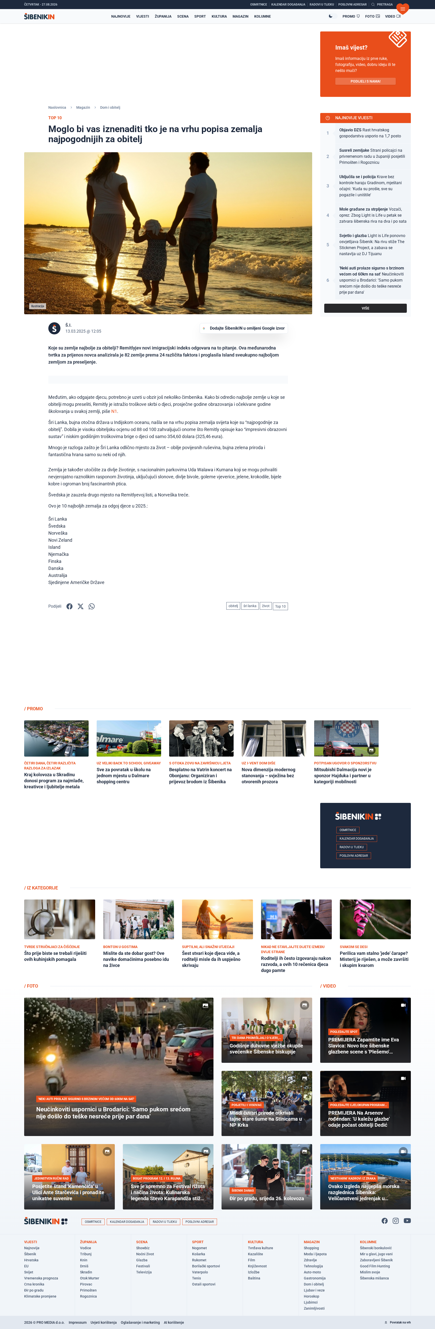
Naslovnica (57, 107)
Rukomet (199, 1260)
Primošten (88, 1290)
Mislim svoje (370, 1272)
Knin (83, 1260)
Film (251, 1260)
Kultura (219, 16)
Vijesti (142, 16)
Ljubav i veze (314, 1290)
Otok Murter (89, 1278)
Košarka (198, 1254)
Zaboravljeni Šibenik (376, 1260)
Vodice (85, 1248)
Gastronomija (315, 1278)
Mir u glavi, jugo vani (376, 1254)
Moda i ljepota (315, 1254)
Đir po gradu (34, 1290)
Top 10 (280, 606)
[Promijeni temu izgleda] (333, 16)
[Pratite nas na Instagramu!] (396, 1221)
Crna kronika (34, 1284)
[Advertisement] (365, 662)
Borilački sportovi (206, 1266)
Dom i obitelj (110, 107)
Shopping (311, 1248)
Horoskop (311, 1296)
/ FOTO (31, 986)
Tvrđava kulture (260, 1248)
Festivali (143, 1266)
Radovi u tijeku (352, 847)
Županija (163, 16)
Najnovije (120, 16)
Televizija (144, 1272)
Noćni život (145, 1254)
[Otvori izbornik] (403, 9)
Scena (183, 16)
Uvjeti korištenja (104, 1322)
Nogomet (199, 1248)
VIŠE (365, 308)
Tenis (196, 1278)
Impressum (78, 1322)
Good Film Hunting (375, 1266)
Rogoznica (88, 1296)
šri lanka (250, 606)
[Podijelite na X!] (81, 606)
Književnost (257, 1266)
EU (26, 1266)
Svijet (28, 1272)
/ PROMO (33, 708)
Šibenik (30, 1254)
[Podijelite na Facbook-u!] (69, 606)
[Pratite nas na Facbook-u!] (385, 1221)
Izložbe (254, 1272)
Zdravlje (310, 1260)
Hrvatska (31, 1260)
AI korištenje (174, 1322)
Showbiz (143, 1248)
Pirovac (86, 1284)
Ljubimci (311, 1302)
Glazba (142, 1260)
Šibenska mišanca (374, 1278)
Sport (200, 16)
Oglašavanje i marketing (140, 1322)
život (266, 606)
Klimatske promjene (40, 1296)
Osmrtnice (348, 830)
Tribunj (86, 1254)
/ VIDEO (328, 986)
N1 (114, 411)
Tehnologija (313, 1266)
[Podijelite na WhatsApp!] (92, 606)
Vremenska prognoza (41, 1278)
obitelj (233, 606)
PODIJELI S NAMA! (366, 81)
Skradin (86, 1272)
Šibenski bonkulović (376, 1248)
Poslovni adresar (354, 855)
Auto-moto (312, 1272)
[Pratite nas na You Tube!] (407, 1220)
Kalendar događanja (357, 838)
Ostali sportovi (203, 1284)
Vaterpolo (200, 1272)
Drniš (84, 1266)
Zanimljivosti (314, 1308)
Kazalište (255, 1254)
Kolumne (262, 16)
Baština (254, 1278)
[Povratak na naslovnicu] (39, 16)
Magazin (240, 16)
